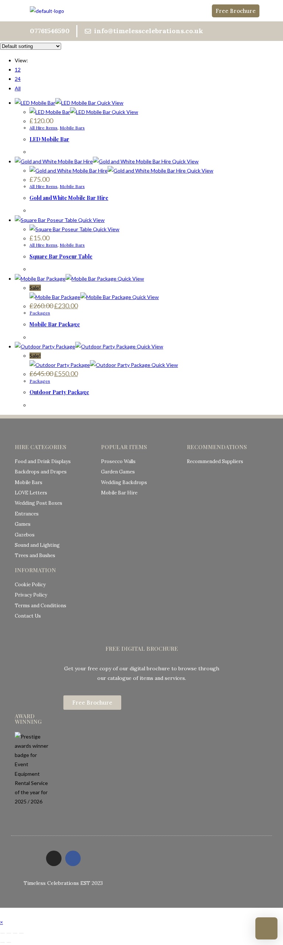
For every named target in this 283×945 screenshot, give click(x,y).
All (18, 88)
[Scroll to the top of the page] (2, 912)
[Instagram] (54, 858)
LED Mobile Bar (49, 139)
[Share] (15, 933)
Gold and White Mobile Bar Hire (68, 197)
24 (18, 79)
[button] (141, 11)
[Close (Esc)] (21, 933)
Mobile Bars (72, 128)
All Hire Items (43, 128)
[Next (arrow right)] (8, 942)
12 (18, 69)
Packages (39, 313)
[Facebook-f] (73, 858)
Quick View (109, 103)
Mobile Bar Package (54, 324)
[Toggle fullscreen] (8, 933)
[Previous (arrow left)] (2, 942)
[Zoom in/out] (2, 933)
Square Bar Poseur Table (60, 256)
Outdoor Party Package (59, 392)
